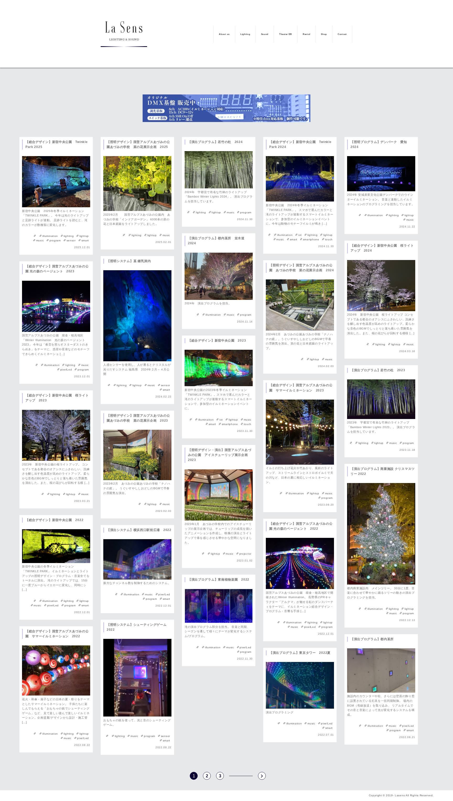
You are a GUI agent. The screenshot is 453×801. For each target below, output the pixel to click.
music (40, 240)
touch (329, 239)
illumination (50, 236)
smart (85, 240)
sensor (71, 240)
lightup (84, 236)
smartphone (311, 239)
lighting (69, 236)
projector (245, 553)
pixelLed (66, 369)
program (55, 240)
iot (300, 235)
